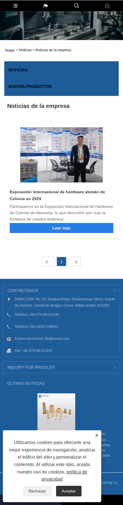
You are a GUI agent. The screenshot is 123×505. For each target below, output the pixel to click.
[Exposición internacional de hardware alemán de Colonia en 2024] (61, 156)
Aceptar (69, 491)
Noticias (25, 50)
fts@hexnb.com (57, 339)
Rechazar (37, 491)
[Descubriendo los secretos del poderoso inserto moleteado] (56, 412)
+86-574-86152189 (44, 315)
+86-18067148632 (43, 327)
